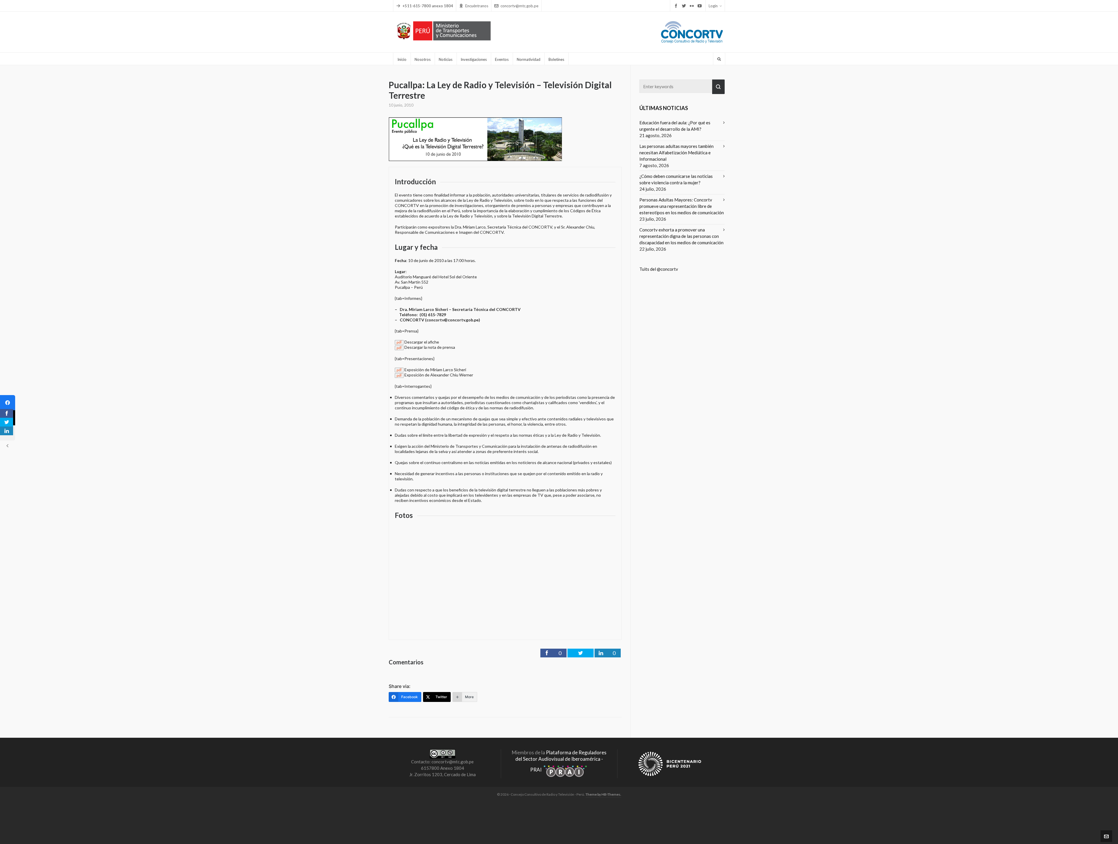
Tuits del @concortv (658, 269)
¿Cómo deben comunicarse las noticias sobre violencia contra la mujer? (676, 179)
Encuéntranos (476, 5)
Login (713, 5)
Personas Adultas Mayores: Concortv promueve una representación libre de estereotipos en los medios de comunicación (681, 206)
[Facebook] (7, 402)
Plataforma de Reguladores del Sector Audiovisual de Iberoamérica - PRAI (560, 761)
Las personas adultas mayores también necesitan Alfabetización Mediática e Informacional (676, 153)
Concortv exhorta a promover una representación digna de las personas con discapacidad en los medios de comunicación (681, 236)
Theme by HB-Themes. (603, 794)
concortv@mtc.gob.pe (519, 5)
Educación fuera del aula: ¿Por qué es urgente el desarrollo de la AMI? (674, 126)
